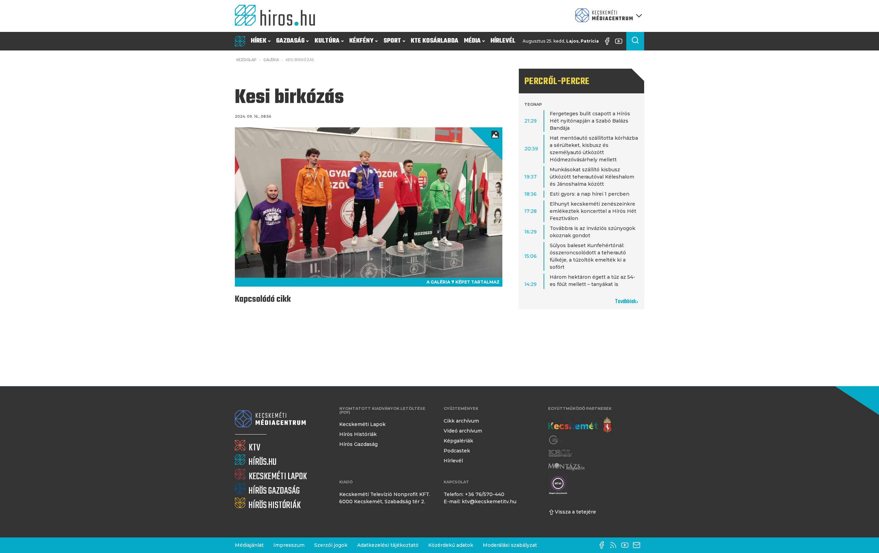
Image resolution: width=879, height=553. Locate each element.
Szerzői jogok (330, 545)
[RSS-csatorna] (615, 545)
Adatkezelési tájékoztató (388, 545)
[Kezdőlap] (278, 16)
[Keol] (560, 453)
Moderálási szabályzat (510, 545)
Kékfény (361, 41)
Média (472, 41)
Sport (392, 41)
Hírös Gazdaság (358, 444)
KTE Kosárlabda (434, 41)
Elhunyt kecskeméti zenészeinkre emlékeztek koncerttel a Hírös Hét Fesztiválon (593, 211)
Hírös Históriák (358, 434)
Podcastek (457, 451)
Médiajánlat (249, 545)
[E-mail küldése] (638, 545)
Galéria (271, 60)
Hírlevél (502, 41)
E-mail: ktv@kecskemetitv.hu (480, 501)
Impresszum (289, 545)
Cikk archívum (461, 421)
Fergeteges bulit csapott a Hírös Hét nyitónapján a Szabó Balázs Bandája (590, 121)
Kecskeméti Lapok (362, 424)
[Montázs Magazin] (566, 466)
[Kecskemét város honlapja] (580, 425)
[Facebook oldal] (609, 41)
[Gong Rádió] (557, 440)
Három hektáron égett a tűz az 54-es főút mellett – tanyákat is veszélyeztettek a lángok (592, 284)
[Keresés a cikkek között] (635, 41)
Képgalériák (458, 441)
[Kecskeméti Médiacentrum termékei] (607, 16)
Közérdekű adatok (450, 545)
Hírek (258, 41)
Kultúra (327, 41)
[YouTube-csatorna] (620, 41)
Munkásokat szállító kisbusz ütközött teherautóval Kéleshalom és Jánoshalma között (592, 176)
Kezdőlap (246, 60)
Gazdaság (290, 41)
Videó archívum (463, 431)
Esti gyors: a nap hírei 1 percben (589, 194)
